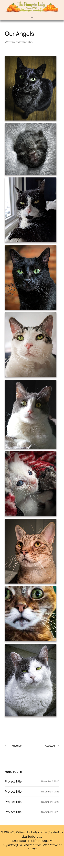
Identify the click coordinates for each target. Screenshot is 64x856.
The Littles (15, 745)
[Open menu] (32, 17)
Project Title (13, 781)
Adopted (50, 745)
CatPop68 (24, 42)
